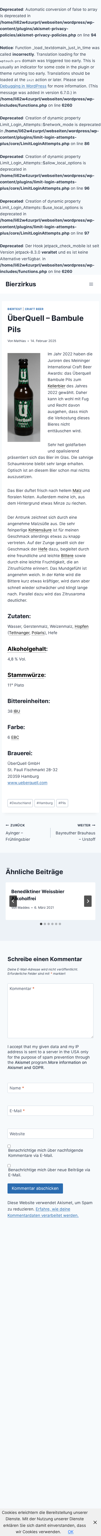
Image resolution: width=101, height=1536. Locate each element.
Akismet (22, 1062)
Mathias (20, 341)
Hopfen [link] (82, 626)
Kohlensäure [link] (40, 530)
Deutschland (20, 803)
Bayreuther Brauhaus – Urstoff (75, 832)
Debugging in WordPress (23, 86)
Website (17, 1133)
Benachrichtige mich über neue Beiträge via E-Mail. (49, 1172)
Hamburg (45, 803)
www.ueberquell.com (27, 782)
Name (17, 1088)
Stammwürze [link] (26, 675)
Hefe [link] (42, 549)
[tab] (41, 924)
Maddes (24, 907)
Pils (62, 803)
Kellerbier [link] (56, 386)
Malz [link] (77, 490)
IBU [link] (17, 711)
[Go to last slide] (13, 901)
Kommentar (22, 988)
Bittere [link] (67, 555)
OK (71, 1531)
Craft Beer (34, 309)
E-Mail (17, 1110)
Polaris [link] (38, 632)
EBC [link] (15, 737)
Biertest (15, 309)
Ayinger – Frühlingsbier (18, 832)
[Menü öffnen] (91, 284)
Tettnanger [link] (19, 632)
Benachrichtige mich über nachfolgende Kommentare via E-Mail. (45, 1153)
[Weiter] (88, 901)
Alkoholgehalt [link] (27, 648)
